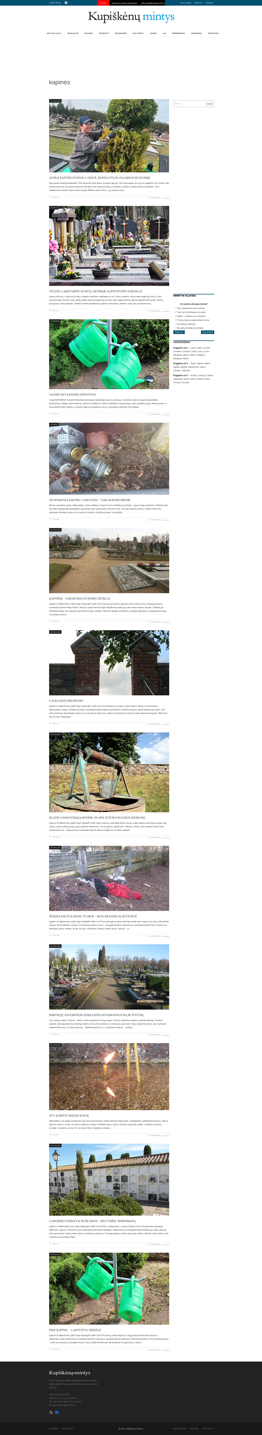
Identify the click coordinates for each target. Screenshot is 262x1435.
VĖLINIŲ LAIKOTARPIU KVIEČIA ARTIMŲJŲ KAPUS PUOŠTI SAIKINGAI (95, 291)
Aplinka (53, 207)
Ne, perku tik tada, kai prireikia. (190, 328)
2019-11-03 (55, 1034)
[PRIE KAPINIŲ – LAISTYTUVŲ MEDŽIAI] (109, 1289)
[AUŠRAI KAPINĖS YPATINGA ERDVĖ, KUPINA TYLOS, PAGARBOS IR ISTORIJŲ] (109, 135)
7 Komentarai (154, 837)
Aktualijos (55, 101)
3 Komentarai (154, 414)
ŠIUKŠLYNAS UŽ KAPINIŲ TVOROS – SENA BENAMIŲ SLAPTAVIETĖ (93, 916)
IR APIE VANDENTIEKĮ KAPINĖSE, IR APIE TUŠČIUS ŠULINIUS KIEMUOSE (97, 817)
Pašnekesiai (68, 1429)
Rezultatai (208, 332)
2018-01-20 (55, 1244)
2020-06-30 (55, 837)
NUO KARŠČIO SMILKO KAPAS (69, 1115)
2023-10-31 (55, 310)
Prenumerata (185, 3)
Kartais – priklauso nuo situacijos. (191, 316)
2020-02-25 (55, 935)
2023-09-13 (55, 414)
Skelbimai (54, 1429)
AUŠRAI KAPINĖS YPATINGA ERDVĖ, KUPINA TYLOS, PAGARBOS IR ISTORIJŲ (100, 177)
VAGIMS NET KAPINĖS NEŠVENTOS (72, 394)
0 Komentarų (155, 197)
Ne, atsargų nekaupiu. (186, 324)
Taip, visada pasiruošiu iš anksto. (191, 308)
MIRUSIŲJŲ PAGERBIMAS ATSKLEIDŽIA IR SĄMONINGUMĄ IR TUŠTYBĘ (96, 1015)
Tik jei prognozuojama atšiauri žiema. (193, 320)
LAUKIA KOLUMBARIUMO (66, 700)
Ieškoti (209, 104)
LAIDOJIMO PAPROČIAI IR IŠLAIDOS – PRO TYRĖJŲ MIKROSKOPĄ (92, 1221)
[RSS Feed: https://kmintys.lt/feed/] (51, 1412)
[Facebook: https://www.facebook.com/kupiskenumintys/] (66, 2)
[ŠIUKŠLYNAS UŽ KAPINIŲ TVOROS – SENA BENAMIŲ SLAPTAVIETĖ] (109, 878)
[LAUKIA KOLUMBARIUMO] (109, 662)
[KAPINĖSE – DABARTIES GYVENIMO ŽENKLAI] (109, 560)
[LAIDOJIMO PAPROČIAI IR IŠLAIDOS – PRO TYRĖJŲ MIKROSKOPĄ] (109, 1180)
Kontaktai (209, 3)
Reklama (198, 3)
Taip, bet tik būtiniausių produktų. (191, 312)
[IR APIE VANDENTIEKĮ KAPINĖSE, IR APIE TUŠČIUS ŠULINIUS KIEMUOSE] (109, 772)
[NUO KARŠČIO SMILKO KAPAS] (109, 1076)
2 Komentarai (154, 1135)
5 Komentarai (154, 1034)
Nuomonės (54, 321)
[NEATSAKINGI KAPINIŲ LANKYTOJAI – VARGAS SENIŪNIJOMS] (109, 459)
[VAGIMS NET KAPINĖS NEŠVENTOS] (109, 354)
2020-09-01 (55, 723)
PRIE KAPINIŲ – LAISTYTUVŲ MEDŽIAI (75, 1330)
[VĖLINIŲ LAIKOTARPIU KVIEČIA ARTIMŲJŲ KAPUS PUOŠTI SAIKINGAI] (109, 246)
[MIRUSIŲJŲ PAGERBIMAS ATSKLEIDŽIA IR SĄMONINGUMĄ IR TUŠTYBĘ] (109, 977)
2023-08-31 (55, 519)
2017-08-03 (55, 1349)
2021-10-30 (55, 621)
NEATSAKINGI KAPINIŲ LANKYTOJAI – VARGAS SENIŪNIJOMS (89, 500)
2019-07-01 (55, 1134)
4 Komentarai (154, 724)
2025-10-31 (55, 197)
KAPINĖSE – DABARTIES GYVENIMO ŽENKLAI (79, 598)
